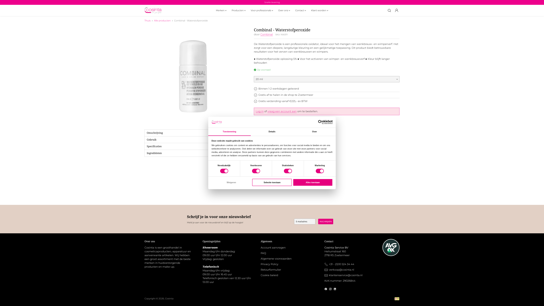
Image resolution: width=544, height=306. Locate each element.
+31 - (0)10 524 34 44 (341, 264)
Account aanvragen (273, 247)
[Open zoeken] (389, 10)
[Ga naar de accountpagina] (396, 10)
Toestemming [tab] (229, 131)
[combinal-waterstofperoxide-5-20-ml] (193, 76)
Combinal (266, 34)
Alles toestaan (313, 182)
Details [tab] (272, 131)
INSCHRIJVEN (326, 221)
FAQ (263, 253)
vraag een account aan (282, 111)
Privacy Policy (269, 264)
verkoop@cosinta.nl (342, 269)
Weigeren (231, 182)
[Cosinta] (153, 10)
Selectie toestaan (272, 182)
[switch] (256, 171)
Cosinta (169, 298)
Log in (260, 111)
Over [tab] (314, 131)
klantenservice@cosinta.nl (346, 275)
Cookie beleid (269, 275)
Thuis (147, 20)
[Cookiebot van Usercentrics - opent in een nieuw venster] (320, 122)
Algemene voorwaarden (276, 258)
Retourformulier (271, 269)
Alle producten (162, 20)
